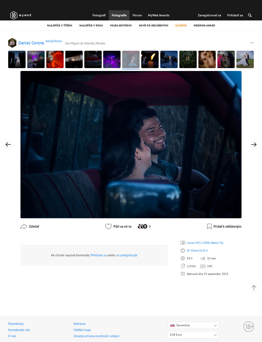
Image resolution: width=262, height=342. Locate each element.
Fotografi (99, 15)
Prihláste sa (99, 255)
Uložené (181, 25)
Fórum (137, 15)
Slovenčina (183, 325)
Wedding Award (204, 25)
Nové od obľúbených (153, 25)
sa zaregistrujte (126, 255)
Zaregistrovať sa (209, 15)
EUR (176, 334)
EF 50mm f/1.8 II (197, 250)
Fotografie (119, 15)
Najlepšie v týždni (59, 25)
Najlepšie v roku (91, 25)
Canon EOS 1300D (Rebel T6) (205, 243)
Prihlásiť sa (235, 15)
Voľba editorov (121, 25)
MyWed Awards (158, 15)
